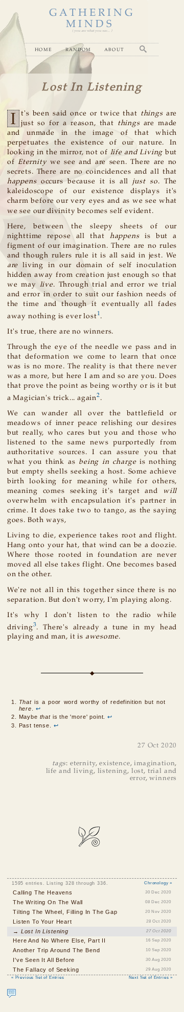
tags (59, 763)
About (114, 49)
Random (78, 49)
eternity (83, 763)
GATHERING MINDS (92, 18)
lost (137, 771)
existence (114, 763)
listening (112, 771)
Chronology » (158, 883)
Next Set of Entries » (151, 977)
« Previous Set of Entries (37, 977)
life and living (70, 771)
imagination (154, 763)
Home (43, 49)
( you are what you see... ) (92, 31)
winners (163, 778)
